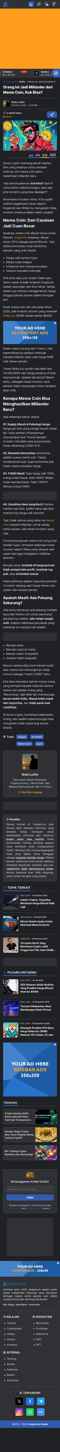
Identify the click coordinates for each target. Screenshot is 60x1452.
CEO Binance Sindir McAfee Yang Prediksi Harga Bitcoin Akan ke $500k (37, 988)
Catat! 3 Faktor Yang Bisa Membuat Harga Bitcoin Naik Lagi (37, 903)
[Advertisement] (30, 39)
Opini (39, 743)
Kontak (11, 1364)
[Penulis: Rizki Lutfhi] (6, 103)
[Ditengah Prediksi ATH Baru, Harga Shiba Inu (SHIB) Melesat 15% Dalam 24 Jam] (10, 1030)
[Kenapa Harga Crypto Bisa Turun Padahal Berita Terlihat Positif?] (46, 1134)
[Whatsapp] (30, 1412)
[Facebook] (30, 1401)
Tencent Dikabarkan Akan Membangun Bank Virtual (35, 1008)
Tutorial (11, 1323)
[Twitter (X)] (19, 1401)
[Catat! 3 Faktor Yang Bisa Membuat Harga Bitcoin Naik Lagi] (10, 902)
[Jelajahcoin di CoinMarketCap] (55, 73)
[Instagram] (19, 1412)
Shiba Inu (9, 315)
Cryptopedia (14, 1328)
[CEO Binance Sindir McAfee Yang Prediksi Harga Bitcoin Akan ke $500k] (10, 986)
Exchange (42, 1328)
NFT (38, 1344)
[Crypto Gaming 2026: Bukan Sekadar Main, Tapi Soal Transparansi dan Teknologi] (46, 1116)
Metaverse (42, 1333)
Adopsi (22, 736)
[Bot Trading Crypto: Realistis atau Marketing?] (46, 1152)
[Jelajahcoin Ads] (30, 332)
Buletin (11, 1374)
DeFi (38, 1339)
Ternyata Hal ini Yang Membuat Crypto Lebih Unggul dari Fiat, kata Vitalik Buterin (36, 946)
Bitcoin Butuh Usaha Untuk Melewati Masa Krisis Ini (36, 923)
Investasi (37, 736)
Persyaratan (15, 1208)
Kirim (30, 1197)
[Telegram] (41, 1401)
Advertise (12, 1380)
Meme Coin (24, 743)
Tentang (11, 1358)
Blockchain (42, 1323)
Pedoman (12, 1369)
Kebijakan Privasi (34, 1208)
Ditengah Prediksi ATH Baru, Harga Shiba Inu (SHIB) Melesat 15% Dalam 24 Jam (37, 1031)
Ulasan (11, 1333)
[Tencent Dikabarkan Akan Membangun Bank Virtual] (10, 1008)
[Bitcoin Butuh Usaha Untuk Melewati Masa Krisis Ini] (10, 923)
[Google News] (41, 1412)
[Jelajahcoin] (6, 4)
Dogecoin (20, 237)
